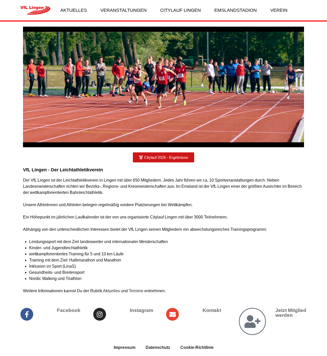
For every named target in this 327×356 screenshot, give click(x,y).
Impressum (124, 347)
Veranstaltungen (123, 10)
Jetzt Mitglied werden (290, 313)
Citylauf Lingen (180, 10)
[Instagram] (99, 314)
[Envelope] (172, 314)
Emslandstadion (235, 10)
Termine (136, 291)
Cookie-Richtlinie (197, 347)
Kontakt (212, 310)
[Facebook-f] (26, 314)
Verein (278, 10)
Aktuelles (73, 10)
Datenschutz (158, 347)
